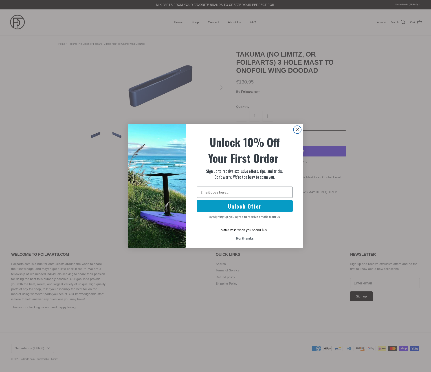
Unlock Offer (245, 206)
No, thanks (245, 238)
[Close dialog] (297, 130)
